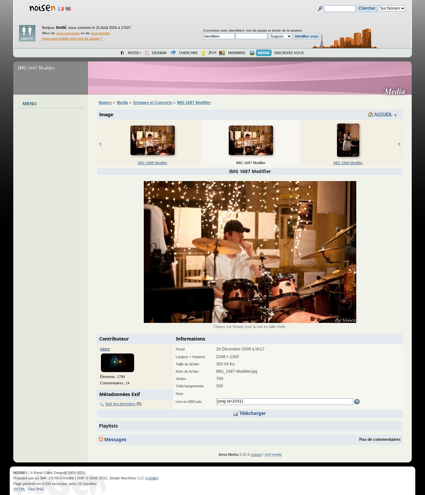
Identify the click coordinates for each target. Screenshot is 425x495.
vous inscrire (100, 33)
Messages (115, 439)
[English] (68, 9)
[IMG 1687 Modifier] (250, 321)
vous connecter (68, 33)
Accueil (383, 114)
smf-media (273, 454)
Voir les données (120, 404)
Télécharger (252, 413)
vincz (105, 349)
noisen (256, 454)
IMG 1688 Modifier (152, 163)
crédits (151, 478)
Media (397, 91)
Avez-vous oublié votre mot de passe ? (72, 38)
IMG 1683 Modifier (348, 163)
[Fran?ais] (60, 9)
